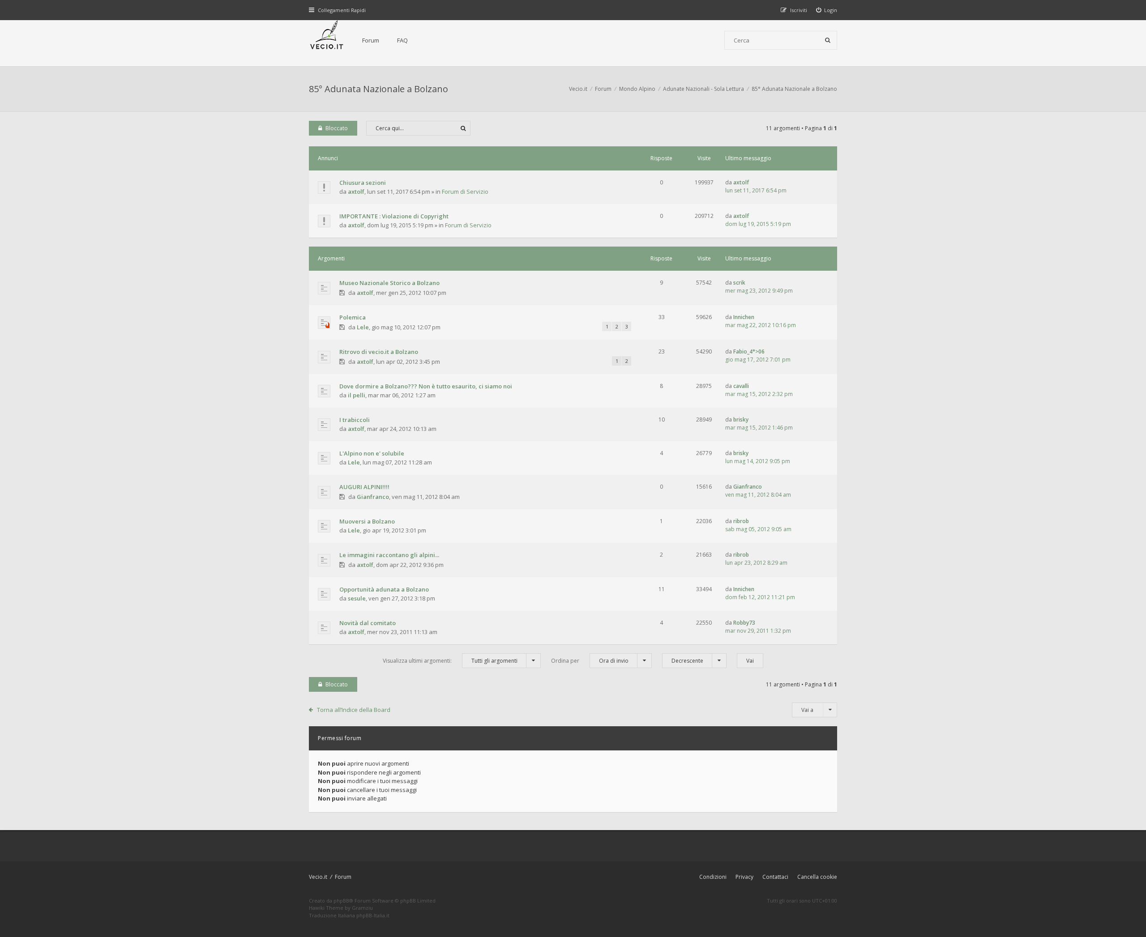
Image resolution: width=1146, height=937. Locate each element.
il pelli (356, 395)
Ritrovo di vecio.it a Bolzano (378, 352)
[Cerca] (828, 40)
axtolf (356, 191)
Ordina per (590, 660)
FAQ (402, 40)
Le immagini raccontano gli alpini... (389, 555)
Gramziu (362, 907)
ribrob (741, 521)
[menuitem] (827, 10)
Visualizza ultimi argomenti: (450, 660)
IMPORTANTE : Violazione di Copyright (394, 216)
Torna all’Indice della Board (353, 710)
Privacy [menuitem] (744, 877)
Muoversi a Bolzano (367, 521)
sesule (357, 598)
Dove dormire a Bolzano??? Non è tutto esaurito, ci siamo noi (425, 386)
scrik (739, 282)
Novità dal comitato (367, 623)
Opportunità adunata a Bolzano (384, 589)
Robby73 (744, 622)
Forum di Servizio (465, 191)
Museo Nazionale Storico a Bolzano (389, 283)
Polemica (352, 317)
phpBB (341, 900)
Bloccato (336, 128)
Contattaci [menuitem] (775, 877)
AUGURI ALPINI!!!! (364, 487)
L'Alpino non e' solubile (371, 453)
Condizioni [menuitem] (713, 877)
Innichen (743, 317)
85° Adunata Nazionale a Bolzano (378, 89)
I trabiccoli (354, 420)
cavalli (741, 386)
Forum (370, 40)
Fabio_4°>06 (749, 351)
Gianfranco (373, 497)
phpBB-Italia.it (372, 915)
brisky (740, 419)
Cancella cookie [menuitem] (817, 877)
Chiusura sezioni (362, 183)
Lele (363, 327)
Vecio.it (318, 877)
